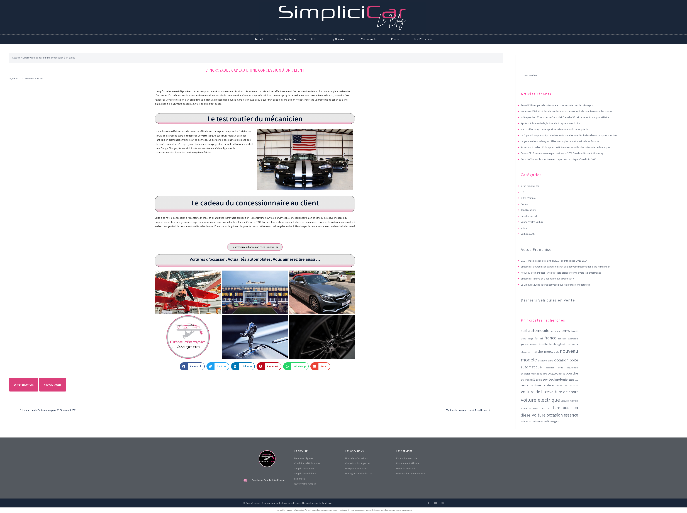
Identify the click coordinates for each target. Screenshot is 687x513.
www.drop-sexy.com (388, 510)
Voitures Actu (368, 39)
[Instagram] (442, 503)
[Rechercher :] (540, 70)
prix (522, 379)
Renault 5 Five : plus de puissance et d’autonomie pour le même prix (557, 105)
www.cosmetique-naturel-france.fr (299, 510)
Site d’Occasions (423, 39)
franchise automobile (568, 338)
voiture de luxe (535, 392)
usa (576, 380)
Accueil (259, 39)
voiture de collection (567, 385)
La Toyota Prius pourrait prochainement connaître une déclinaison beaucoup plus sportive (569, 135)
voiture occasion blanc (533, 408)
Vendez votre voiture (532, 221)
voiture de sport (563, 391)
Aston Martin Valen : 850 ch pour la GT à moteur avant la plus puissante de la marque (565, 147)
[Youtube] (435, 503)
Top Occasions (338, 39)
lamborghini (557, 344)
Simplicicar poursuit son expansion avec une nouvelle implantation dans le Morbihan (565, 266)
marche (537, 351)
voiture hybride (569, 400)
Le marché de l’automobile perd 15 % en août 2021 (50, 410)
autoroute (555, 331)
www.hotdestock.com (357, 510)
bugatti (574, 331)
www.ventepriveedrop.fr (404, 510)
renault (530, 379)
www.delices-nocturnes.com (322, 510)
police (562, 373)
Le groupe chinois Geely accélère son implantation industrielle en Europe (560, 141)
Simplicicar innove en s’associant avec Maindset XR (548, 278)
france (550, 338)
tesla (571, 379)
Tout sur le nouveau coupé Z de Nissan (466, 410)
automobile (538, 330)
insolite (543, 344)
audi (524, 331)
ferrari (539, 338)
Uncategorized (529, 216)
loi (529, 352)
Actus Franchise (536, 249)
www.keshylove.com (373, 510)
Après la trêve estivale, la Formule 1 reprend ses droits (550, 123)
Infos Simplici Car (286, 39)
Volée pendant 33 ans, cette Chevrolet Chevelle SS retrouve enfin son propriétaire (565, 117)
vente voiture (531, 385)
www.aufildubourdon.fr (341, 510)
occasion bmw (545, 360)
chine (523, 338)
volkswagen (551, 421)
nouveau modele (52, 384)
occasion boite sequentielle (561, 367)
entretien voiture (23, 384)
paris (545, 374)
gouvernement (529, 344)
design (530, 338)
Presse (395, 39)
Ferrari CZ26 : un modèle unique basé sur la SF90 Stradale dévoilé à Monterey (562, 153)
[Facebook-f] (428, 503)
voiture (549, 385)
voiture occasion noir (532, 421)
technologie (558, 379)
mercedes (551, 351)
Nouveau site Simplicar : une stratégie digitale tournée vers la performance (561, 272)
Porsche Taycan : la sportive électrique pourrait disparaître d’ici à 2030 (558, 159)
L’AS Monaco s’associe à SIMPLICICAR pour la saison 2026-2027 (554, 260)
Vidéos (524, 228)
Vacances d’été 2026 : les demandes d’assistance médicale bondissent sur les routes (566, 111)
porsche (572, 373)
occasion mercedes (531, 373)
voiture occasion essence (555, 415)
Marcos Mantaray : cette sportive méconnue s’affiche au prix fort (555, 129)
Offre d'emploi (528, 198)
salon (539, 379)
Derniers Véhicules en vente (548, 300)
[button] (192, 366)
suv (545, 379)
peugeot (553, 373)
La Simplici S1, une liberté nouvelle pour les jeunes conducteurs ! (555, 284)
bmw (565, 330)
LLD (313, 39)
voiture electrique (540, 400)
